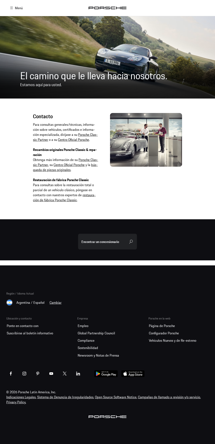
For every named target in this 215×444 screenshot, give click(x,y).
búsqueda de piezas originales (65, 167)
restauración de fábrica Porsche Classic (64, 197)
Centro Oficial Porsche (73, 139)
